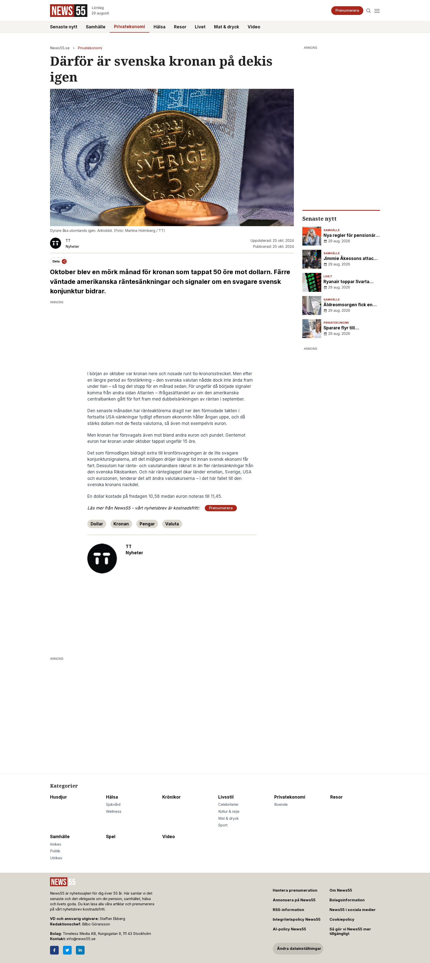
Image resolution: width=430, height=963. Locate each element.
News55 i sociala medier (352, 910)
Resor (180, 26)
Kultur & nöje (228, 811)
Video (254, 26)
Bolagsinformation (347, 900)
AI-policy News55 (289, 929)
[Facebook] (54, 950)
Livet (200, 26)
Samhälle (96, 26)
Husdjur (58, 797)
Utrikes (56, 858)
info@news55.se (81, 939)
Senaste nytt (63, 26)
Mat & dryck (226, 26)
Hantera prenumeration (295, 890)
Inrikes (55, 844)
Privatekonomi (129, 26)
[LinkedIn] (80, 950)
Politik (55, 851)
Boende (281, 804)
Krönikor (171, 797)
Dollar (97, 523)
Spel (110, 836)
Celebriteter (228, 804)
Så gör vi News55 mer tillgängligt (350, 931)
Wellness (113, 811)
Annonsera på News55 (294, 900)
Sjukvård (113, 804)
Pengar (147, 523)
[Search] (369, 10)
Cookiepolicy (341, 919)
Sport (222, 825)
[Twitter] (67, 950)
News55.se (60, 48)
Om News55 (340, 890)
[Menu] (377, 10)
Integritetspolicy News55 (297, 919)
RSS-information (288, 910)
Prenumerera (347, 10)
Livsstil (226, 797)
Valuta (172, 523)
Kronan (121, 523)
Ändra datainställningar (299, 948)
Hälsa (159, 26)
